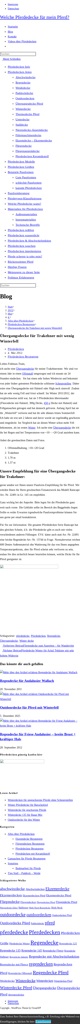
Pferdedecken (16, 349)
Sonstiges (13, 863)
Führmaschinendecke (28, 135)
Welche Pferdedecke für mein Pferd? (34, 17)
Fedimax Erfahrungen (21, 277)
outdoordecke (13, 914)
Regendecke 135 (10, 950)
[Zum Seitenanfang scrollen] (1, 1011)
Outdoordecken (25, 98)
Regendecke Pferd (51, 972)
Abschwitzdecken (35, 889)
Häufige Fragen (17, 267)
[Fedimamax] (22, 762)
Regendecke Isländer (19, 957)
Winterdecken (44, 980)
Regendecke (23, 82)
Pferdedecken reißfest (21, 230)
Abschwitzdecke (26, 77)
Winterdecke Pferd (16, 987)
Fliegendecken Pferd (46, 902)
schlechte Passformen (29, 182)
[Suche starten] (38, 286)
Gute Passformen (26, 177)
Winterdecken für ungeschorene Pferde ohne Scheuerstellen (40, 800)
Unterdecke (23, 119)
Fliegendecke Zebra (9, 908)
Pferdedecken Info (19, 66)
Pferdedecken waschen (22, 245)
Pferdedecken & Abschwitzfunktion (29, 240)
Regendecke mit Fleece (14, 964)
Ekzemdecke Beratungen (29, 838)
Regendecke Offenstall (20, 973)
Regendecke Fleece (53, 950)
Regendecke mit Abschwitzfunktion (54, 956)
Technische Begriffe (28, 224)
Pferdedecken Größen (21, 166)
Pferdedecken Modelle (21, 161)
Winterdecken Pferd (63, 981)
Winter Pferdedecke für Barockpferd (28, 804)
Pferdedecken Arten (20, 72)
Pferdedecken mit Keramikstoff (33, 853)
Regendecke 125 (68, 943)
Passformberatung (19, 193)
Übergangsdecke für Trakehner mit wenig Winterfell (35, 328)
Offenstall (27, 373)
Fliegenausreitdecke (28, 151)
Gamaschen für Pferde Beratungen (26, 858)
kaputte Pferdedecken (29, 187)
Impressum (13, 4)
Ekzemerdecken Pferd (34, 895)
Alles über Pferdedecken (21, 834)
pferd (50, 922)
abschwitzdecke (12, 889)
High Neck (57, 907)
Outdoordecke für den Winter (24, 819)
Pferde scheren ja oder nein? (25, 256)
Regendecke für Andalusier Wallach (27, 681)
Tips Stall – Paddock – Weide (24, 873)
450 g (47, 403)
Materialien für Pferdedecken (25, 209)
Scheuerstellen (63, 383)
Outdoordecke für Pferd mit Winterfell (29, 707)
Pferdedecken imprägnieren (24, 251)
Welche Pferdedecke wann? (24, 203)
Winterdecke (23, 108)
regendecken (41, 963)
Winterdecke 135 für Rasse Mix (25, 814)
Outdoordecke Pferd (15, 923)
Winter (31, 427)
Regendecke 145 (31, 950)
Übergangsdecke (25, 368)
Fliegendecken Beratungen (30, 843)
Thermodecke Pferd (27, 114)
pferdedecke (22, 635)
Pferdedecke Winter (19, 943)
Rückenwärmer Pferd (20, 261)
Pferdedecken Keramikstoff (32, 156)
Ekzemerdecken (11, 895)
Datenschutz (13, 8)
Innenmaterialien (26, 219)
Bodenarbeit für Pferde (28, 868)
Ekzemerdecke (57, 888)
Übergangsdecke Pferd (29, 103)
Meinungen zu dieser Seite (24, 272)
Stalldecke (22, 124)
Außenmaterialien (26, 214)
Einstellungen (43, 1021)
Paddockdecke (24, 93)
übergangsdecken (16, 994)
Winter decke (26, 640)
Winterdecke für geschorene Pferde (27, 810)
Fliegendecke (24, 145)
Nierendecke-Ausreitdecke (32, 130)
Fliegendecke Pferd (66, 902)
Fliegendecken (28, 902)
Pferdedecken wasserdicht (23, 235)
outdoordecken (38, 915)
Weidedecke (23, 87)
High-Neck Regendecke (39, 908)
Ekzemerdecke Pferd (58, 895)
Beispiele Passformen (21, 172)
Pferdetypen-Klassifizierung (25, 198)
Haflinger (23, 907)
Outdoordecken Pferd (62, 915)
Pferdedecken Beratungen (23, 356)
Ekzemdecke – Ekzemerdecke (34, 140)
